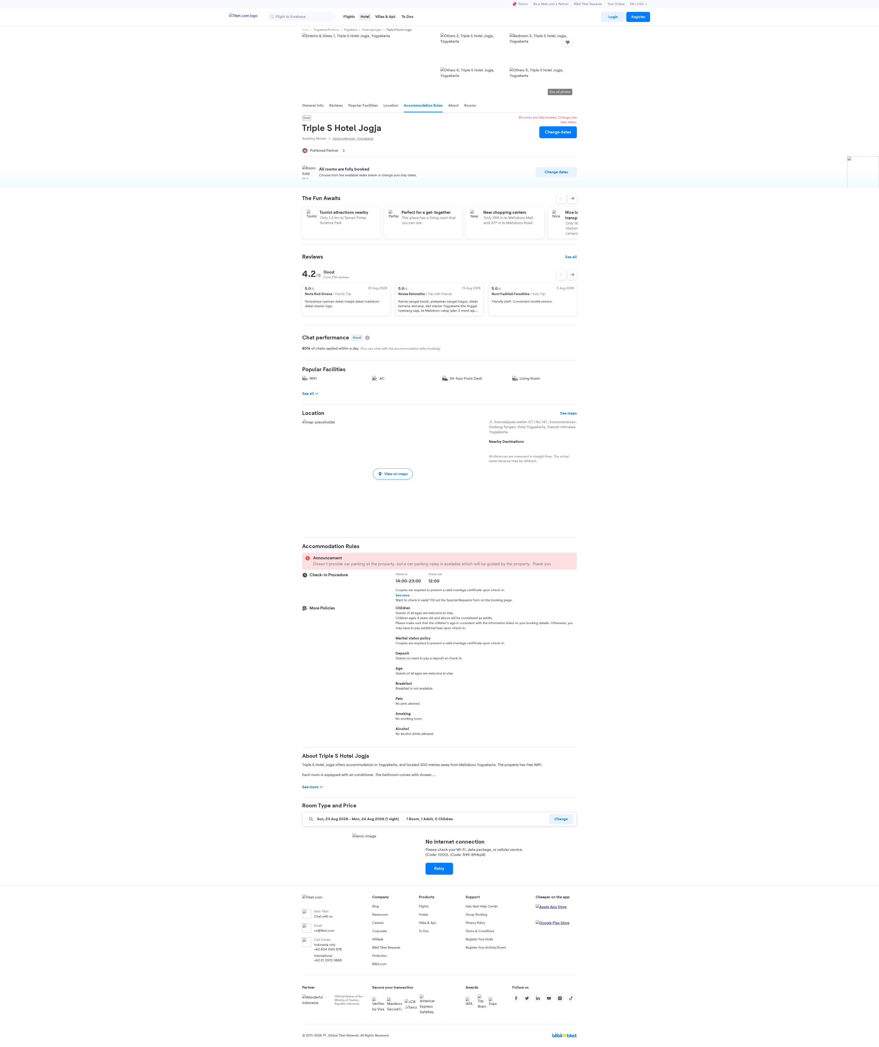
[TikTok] (571, 998)
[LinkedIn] (538, 998)
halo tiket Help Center (482, 906)
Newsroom (380, 915)
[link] (613, 17)
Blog (375, 906)
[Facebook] (516, 998)
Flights (424, 906)
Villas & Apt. (428, 923)
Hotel (305, 30)
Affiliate (377, 939)
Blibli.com (379, 964)
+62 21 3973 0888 (328, 960)
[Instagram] (560, 998)
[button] (392, 473)
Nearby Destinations (506, 441)
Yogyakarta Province (326, 30)
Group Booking (476, 915)
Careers (378, 923)
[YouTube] (549, 998)
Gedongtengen (371, 30)
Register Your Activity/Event (486, 948)
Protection (379, 956)
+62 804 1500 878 (328, 949)
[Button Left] (561, 275)
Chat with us (323, 916)
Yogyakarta (350, 30)
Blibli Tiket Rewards (588, 4)
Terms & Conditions (480, 931)
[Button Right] (572, 275)
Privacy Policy (475, 923)
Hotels (423, 915)
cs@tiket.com (324, 931)
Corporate (379, 931)
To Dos (424, 931)
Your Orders (616, 4)
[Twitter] (527, 998)
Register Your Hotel (479, 939)
